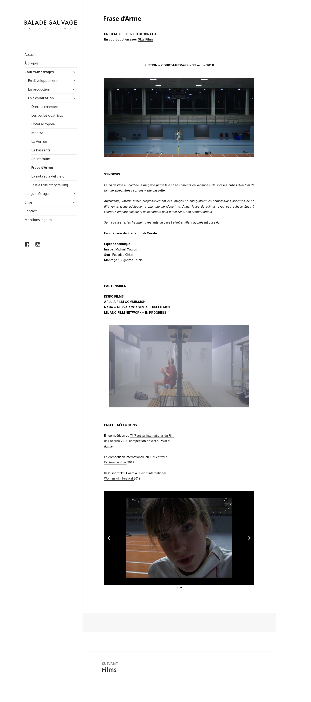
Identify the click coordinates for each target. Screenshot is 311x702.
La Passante (41, 150)
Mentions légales (38, 219)
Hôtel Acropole (43, 124)
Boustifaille (40, 159)
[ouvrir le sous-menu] (73, 72)
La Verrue (39, 141)
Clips (29, 202)
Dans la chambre (44, 106)
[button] (177, 587)
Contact (31, 211)
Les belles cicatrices (47, 115)
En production (39, 89)
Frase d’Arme (42, 167)
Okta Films (145, 39)
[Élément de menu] (30, 247)
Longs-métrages (37, 193)
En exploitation (41, 98)
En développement (43, 80)
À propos (32, 63)
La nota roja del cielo (47, 176)
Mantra (37, 132)
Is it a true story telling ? (50, 185)
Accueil (30, 54)
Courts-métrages (39, 72)
